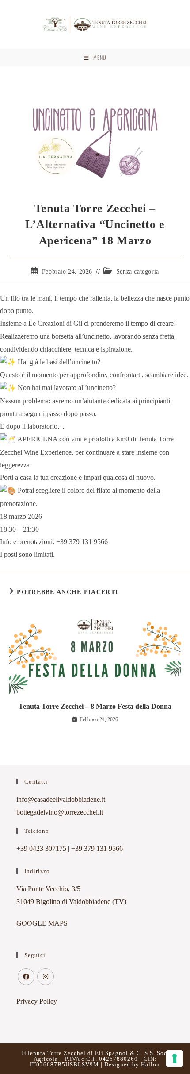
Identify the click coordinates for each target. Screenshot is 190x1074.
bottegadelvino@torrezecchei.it (59, 812)
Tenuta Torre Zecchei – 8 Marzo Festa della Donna (95, 706)
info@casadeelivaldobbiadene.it (60, 799)
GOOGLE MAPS (42, 923)
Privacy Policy (36, 1001)
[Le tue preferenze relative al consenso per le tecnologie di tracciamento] (174, 1058)
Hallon (150, 1064)
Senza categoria (137, 271)
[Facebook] (26, 976)
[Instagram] (45, 976)
